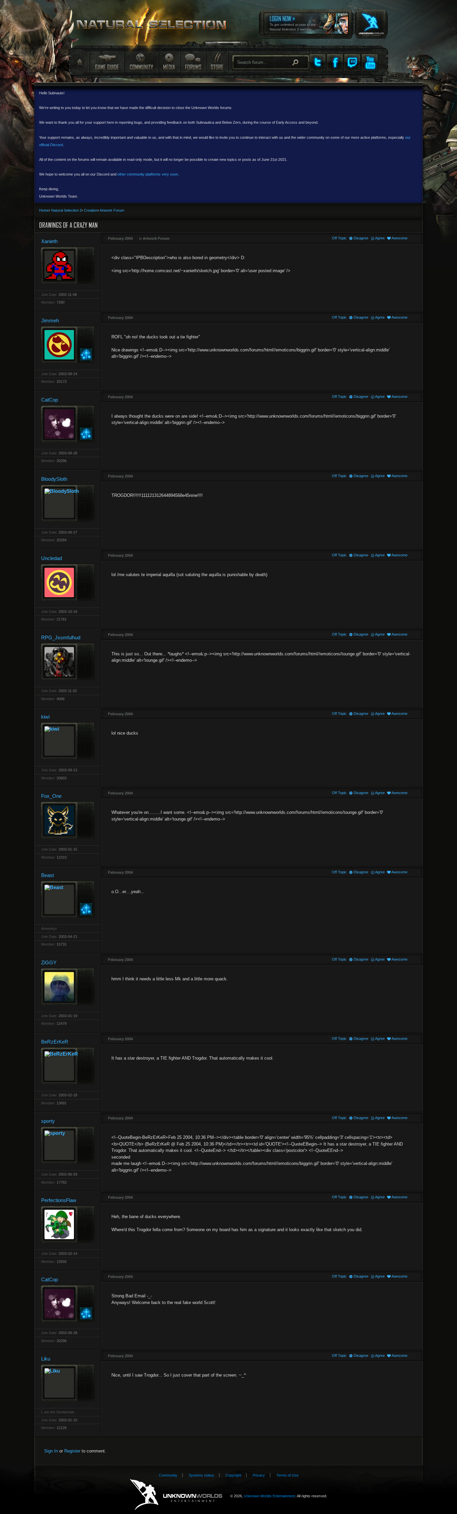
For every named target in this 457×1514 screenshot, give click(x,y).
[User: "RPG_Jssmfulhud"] (67, 661)
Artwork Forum (156, 238)
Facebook (335, 62)
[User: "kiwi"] (67, 740)
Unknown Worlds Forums (155, 27)
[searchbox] (271, 62)
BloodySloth (54, 479)
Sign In (51, 1450)
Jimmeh (50, 320)
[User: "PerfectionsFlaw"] (67, 1224)
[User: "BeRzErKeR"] (67, 1065)
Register (72, 1450)
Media (169, 62)
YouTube (369, 62)
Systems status (201, 1475)
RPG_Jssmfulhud (60, 637)
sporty (48, 1121)
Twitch (352, 62)
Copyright (233, 1475)
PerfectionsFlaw (58, 1200)
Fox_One (51, 796)
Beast (47, 875)
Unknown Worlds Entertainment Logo (176, 1495)
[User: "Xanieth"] (67, 265)
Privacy (259, 1475)
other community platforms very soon (147, 174)
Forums (192, 62)
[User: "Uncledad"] (67, 582)
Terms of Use (287, 1475)
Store (216, 62)
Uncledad (51, 558)
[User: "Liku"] (67, 1382)
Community (141, 62)
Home (79, 62)
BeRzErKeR (54, 1042)
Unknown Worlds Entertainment (371, 19)
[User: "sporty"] (67, 1145)
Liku (45, 1359)
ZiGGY (49, 962)
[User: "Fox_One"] (67, 820)
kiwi (45, 717)
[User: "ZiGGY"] (67, 986)
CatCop (49, 400)
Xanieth (49, 241)
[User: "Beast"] (67, 899)
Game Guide (106, 62)
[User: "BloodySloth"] (67, 503)
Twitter (317, 62)
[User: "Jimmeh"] (67, 344)
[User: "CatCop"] (67, 423)
